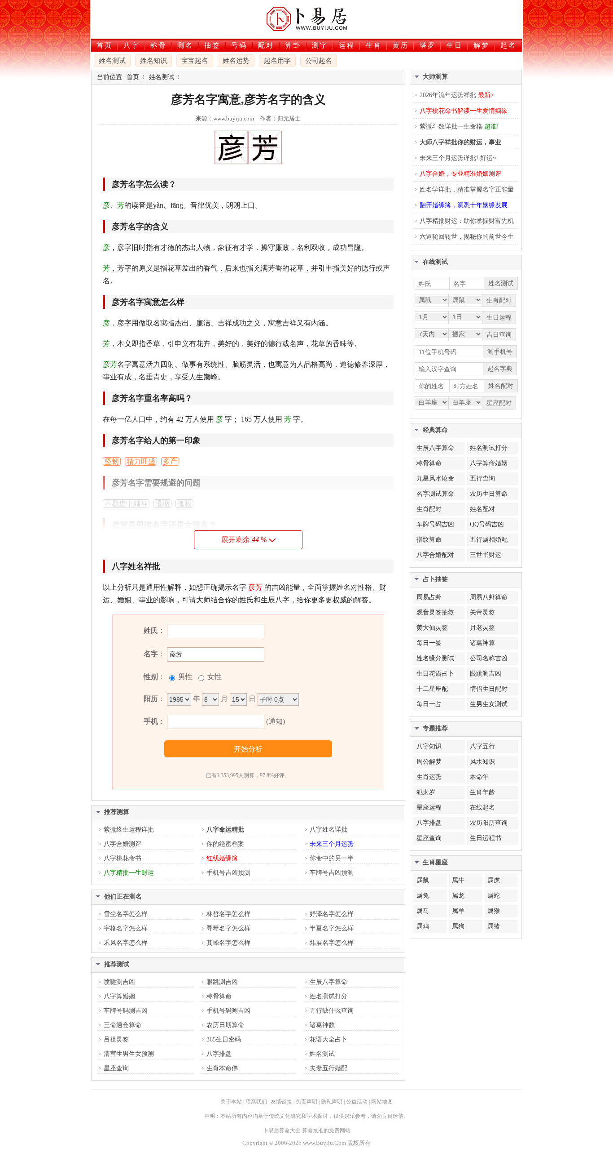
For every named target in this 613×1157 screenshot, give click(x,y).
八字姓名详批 (328, 829)
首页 (104, 45)
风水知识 (482, 761)
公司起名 (318, 60)
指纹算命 (429, 539)
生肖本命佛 (222, 1068)
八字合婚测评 (122, 844)
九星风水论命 (435, 478)
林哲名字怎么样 (228, 914)
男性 (184, 677)
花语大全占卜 (328, 1039)
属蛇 (493, 895)
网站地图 (382, 1102)
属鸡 (422, 926)
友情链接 (281, 1102)
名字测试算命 (435, 493)
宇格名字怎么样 (126, 928)
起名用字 (277, 60)
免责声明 (306, 1102)
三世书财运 (485, 555)
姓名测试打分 (328, 996)
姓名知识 (153, 60)
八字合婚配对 (435, 555)
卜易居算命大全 (282, 1130)
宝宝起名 (194, 60)
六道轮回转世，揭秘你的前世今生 (467, 236)
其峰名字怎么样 (228, 942)
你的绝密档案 (225, 844)
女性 (214, 677)
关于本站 (231, 1102)
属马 (422, 911)
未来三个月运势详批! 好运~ (458, 158)
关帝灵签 (482, 612)
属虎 (493, 880)
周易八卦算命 (489, 597)
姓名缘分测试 (435, 658)
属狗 (458, 926)
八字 (131, 45)
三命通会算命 (122, 1025)
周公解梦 (429, 761)
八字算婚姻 (119, 996)
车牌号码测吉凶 (126, 1010)
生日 (455, 45)
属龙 (458, 895)
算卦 (293, 45)
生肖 (374, 45)
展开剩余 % (244, 539)
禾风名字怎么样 (126, 942)
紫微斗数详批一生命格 (459, 126)
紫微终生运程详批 (129, 829)
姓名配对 (482, 509)
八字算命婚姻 (489, 463)
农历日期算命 (225, 1025)
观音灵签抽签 (435, 612)
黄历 (401, 45)
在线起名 (482, 807)
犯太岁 (425, 792)
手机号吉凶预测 (228, 872)
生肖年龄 (482, 792)
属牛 (458, 880)
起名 (508, 45)
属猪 (493, 926)
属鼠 (422, 880)
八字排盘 (219, 1053)
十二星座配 (432, 688)
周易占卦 (429, 597)
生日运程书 (485, 838)
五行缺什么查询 (332, 1010)
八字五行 (482, 746)
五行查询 (482, 478)
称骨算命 (219, 996)
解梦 (481, 45)
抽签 (212, 45)
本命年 (479, 777)
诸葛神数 (322, 1025)
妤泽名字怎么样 (332, 914)
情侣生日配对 (489, 688)
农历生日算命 (489, 493)
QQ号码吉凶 (487, 524)
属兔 (422, 895)
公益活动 (357, 1102)
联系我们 (256, 1102)
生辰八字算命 (328, 982)
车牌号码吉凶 (435, 524)
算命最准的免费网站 (326, 1130)
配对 (266, 45)
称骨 (158, 45)
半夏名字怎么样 (332, 928)
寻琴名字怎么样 (228, 928)
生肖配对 (429, 509)
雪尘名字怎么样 (126, 914)
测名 (185, 45)
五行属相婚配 (489, 539)
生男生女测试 (489, 704)
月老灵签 (482, 627)
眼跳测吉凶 (222, 982)
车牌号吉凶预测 (332, 872)
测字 (320, 45)
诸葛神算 (482, 643)
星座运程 (429, 807)
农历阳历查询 (489, 822)
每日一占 (429, 704)
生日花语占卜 (435, 673)
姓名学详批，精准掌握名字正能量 (467, 189)
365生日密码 (223, 1039)
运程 (347, 45)
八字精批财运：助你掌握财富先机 (467, 221)
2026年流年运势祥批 (457, 95)
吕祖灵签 (116, 1039)
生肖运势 (429, 777)
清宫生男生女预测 (129, 1053)
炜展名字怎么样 (332, 942)
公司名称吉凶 (489, 658)
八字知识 (429, 746)
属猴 (493, 911)
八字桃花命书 (122, 858)
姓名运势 (236, 60)
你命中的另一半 (332, 858)
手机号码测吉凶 (228, 1010)
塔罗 (428, 45)
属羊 (458, 911)
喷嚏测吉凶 (119, 982)
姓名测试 (112, 60)
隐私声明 (331, 1102)
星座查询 (116, 1068)
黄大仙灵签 (432, 627)
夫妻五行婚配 (328, 1068)
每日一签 (429, 643)
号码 (239, 45)
